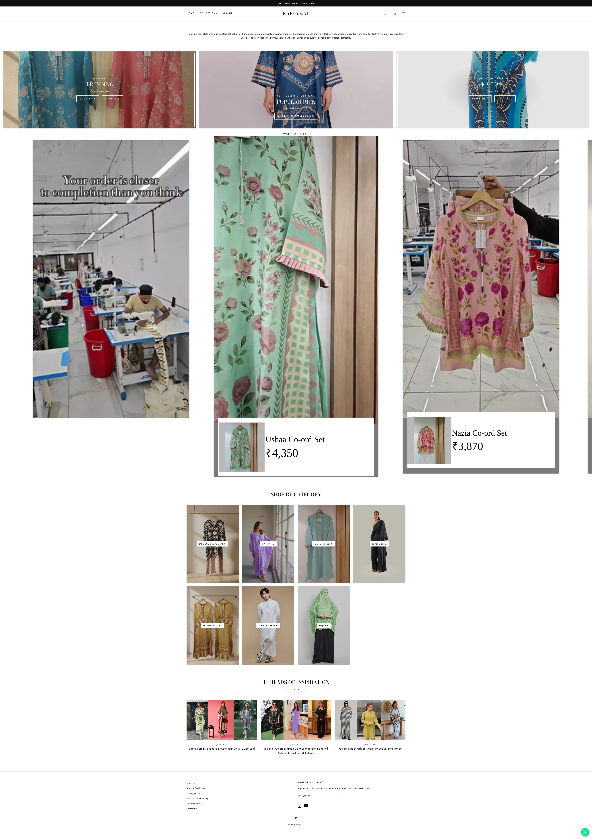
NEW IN (227, 13)
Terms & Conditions (196, 788)
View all (296, 689)
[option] (296, 3)
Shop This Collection (296, 115)
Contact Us (192, 808)
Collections (208, 13)
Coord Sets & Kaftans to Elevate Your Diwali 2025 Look (222, 749)
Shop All (112, 98)
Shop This (88, 98)
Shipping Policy (194, 803)
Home (190, 13)
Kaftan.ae (296, 13)
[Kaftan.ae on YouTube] (306, 806)
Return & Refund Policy (197, 798)
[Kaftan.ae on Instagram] (299, 806)
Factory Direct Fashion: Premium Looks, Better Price (370, 749)
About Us (191, 783)
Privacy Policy (193, 793)
